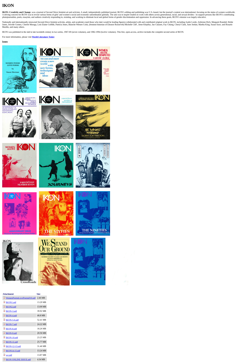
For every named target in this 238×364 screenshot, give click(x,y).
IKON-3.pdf (11, 311)
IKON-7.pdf (11, 324)
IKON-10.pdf (12, 337)
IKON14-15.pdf (13, 351)
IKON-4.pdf (11, 315)
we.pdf (9, 355)
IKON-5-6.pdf (12, 320)
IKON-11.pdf (12, 342)
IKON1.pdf (11, 302)
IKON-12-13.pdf (13, 346)
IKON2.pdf (11, 307)
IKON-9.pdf (11, 333)
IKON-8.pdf (11, 329)
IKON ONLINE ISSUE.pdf (18, 359)
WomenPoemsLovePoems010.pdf (21, 298)
